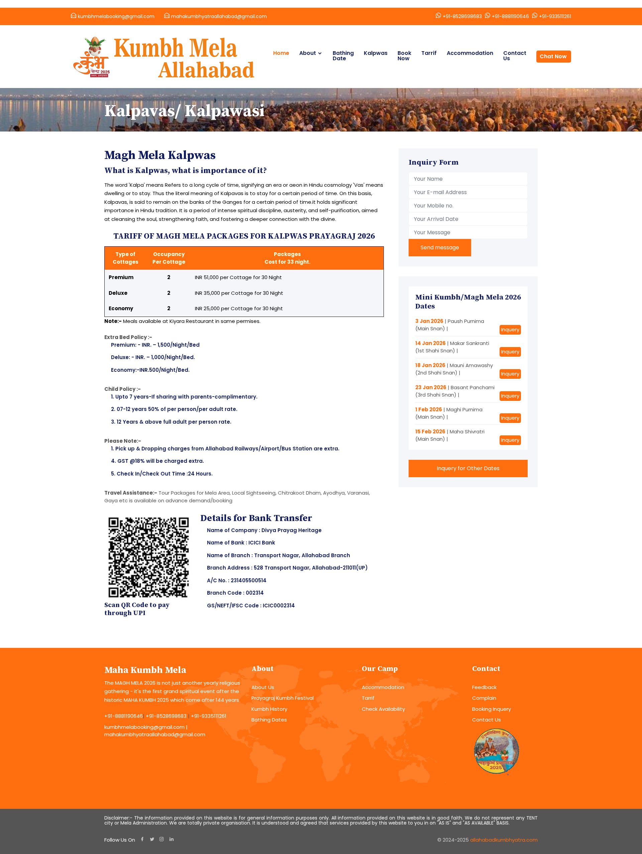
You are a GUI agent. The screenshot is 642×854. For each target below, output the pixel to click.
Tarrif (429, 53)
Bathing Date (343, 56)
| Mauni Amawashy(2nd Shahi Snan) (454, 369)
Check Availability (383, 708)
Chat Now (553, 56)
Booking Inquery (491, 708)
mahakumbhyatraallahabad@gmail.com (219, 16)
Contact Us (514, 56)
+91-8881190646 (510, 16)
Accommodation (470, 53)
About (307, 53)
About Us (262, 687)
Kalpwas (376, 53)
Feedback (484, 687)
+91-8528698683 (462, 16)
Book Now (404, 56)
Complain (484, 697)
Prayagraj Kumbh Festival (282, 697)
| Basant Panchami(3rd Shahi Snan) (455, 391)
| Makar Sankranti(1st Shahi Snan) (452, 347)
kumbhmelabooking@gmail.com (116, 16)
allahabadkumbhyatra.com (504, 839)
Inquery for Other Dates (468, 468)
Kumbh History (269, 708)
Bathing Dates (269, 719)
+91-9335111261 (555, 16)
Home (281, 53)
